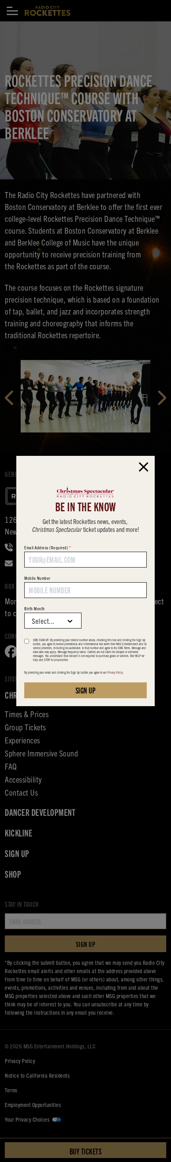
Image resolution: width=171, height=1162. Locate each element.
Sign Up (86, 690)
